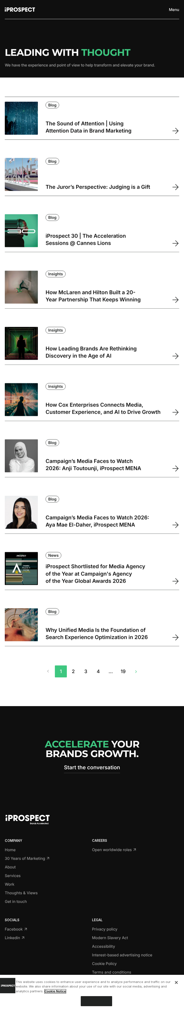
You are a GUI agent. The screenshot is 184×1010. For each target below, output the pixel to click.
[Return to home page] (20, 9)
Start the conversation (92, 767)
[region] (92, 992)
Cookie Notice (55, 991)
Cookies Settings (96, 1001)
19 (123, 671)
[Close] (176, 982)
